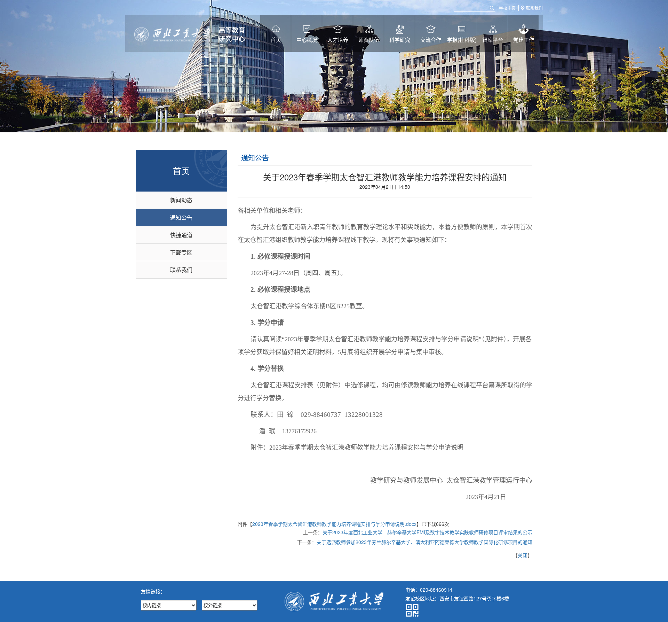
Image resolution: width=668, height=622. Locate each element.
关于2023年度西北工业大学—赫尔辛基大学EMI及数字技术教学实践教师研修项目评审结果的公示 (427, 532)
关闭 (522, 555)
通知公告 (181, 217)
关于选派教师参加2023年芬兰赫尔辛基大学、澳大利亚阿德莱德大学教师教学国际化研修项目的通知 (424, 541)
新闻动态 (181, 200)
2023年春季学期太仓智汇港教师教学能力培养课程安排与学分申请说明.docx (334, 523)
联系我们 (534, 8)
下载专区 (181, 252)
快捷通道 (181, 235)
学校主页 (507, 8)
